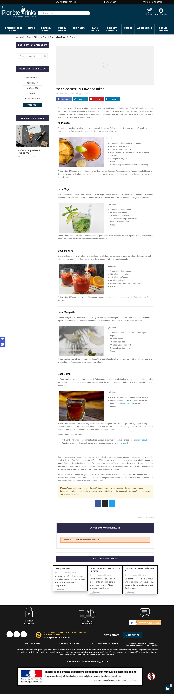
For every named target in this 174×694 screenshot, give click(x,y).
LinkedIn (113, 99)
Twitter (80, 99)
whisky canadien (127, 403)
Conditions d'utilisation (69, 643)
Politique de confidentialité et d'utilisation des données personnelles (141, 644)
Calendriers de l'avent (13, 29)
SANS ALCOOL (95, 29)
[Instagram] (105, 503)
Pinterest (97, 99)
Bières (151, 517)
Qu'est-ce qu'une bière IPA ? (140, 570)
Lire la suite (59, 589)
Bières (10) (33, 88)
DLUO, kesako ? (63, 568)
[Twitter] (112, 503)
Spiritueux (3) (33, 83)
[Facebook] (98, 503)
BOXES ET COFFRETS (111, 29)
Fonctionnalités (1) (33, 98)
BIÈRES (31, 28)
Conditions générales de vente (105, 643)
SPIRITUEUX (79, 28)
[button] (132, 635)
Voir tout (33, 105)
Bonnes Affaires (163, 29)
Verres (128, 28)
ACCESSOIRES (144, 28)
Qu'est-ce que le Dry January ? (29, 151)
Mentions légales (32, 643)
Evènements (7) (33, 77)
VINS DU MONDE (62, 29)
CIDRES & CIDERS (46, 29)
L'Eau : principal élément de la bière (105, 570)
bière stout (142, 440)
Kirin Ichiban (122, 443)
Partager (65, 99)
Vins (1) (33, 93)
